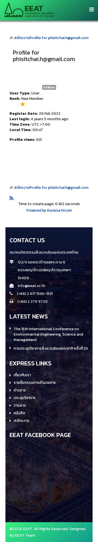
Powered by (36, 210)
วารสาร (20, 405)
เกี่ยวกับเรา (22, 375)
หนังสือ (19, 413)
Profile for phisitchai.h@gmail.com (58, 38)
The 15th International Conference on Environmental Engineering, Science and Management (48, 334)
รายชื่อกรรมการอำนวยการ (35, 382)
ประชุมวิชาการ (25, 398)
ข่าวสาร (20, 390)
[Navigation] (91, 9)
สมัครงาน (21, 38)
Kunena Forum (59, 210)
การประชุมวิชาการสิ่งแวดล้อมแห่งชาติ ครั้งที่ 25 (51, 348)
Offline (49, 87)
